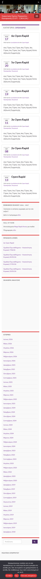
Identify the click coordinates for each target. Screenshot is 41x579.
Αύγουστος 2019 (9, 502)
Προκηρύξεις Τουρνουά (11, 71)
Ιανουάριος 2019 (9, 527)
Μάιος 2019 (7, 510)
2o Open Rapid (20, 148)
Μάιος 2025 (7, 386)
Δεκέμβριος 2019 (9, 485)
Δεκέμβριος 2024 (9, 408)
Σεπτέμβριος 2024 (9, 421)
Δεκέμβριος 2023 (9, 450)
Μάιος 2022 (7, 472)
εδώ (19, 215)
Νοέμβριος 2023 (9, 455)
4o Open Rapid (20, 91)
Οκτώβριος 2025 (9, 373)
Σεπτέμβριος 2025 (9, 378)
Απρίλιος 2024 (8, 433)
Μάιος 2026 (7, 344)
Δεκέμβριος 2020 (9, 476)
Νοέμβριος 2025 (9, 369)
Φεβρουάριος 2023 (10, 468)
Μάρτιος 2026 (8, 352)
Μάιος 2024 (7, 429)
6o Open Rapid (20, 35)
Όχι (16, 576)
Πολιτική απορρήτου (28, 576)
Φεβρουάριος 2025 (10, 399)
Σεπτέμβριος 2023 (9, 459)
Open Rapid (25, 42)
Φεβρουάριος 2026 (10, 356)
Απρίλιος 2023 (8, 463)
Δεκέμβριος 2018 (9, 532)
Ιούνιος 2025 (8, 382)
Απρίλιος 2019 (8, 515)
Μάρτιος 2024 (8, 438)
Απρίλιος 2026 (8, 348)
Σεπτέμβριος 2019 (9, 498)
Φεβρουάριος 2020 (10, 480)
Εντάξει (9, 576)
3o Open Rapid (20, 119)
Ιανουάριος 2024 (9, 446)
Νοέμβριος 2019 (9, 489)
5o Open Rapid (20, 62)
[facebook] (2, 1)
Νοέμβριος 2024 (9, 412)
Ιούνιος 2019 (8, 506)
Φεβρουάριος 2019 (10, 523)
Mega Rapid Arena (20, 226)
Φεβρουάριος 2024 (10, 442)
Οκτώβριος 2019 (9, 493)
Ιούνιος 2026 (8, 339)
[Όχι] (38, 570)
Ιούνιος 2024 (8, 425)
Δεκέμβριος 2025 (9, 365)
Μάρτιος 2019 (8, 519)
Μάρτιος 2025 (8, 395)
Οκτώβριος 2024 (9, 416)
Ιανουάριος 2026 (9, 361)
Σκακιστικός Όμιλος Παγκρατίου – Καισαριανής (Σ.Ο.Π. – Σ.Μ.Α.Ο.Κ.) (15, 17)
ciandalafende (15, 42)
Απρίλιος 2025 (8, 391)
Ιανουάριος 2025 (9, 403)
